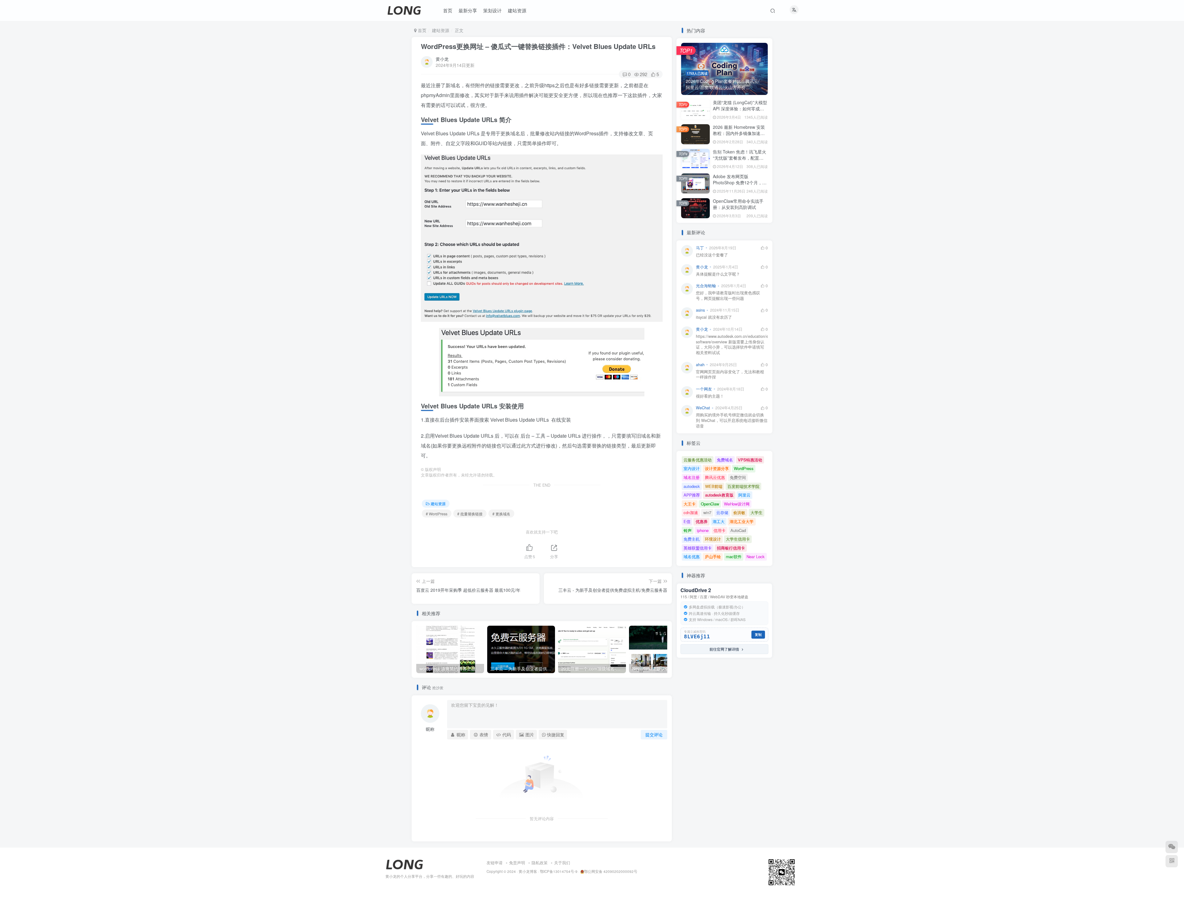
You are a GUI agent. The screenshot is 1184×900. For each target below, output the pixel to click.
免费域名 (725, 460)
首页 (421, 30)
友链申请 (495, 862)
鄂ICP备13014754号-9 (559, 871)
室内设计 (692, 468)
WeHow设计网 (737, 504)
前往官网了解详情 (723, 649)
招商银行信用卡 (731, 548)
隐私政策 (540, 862)
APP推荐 (692, 495)
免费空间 (738, 477)
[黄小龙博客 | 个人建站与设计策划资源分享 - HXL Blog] (404, 864)
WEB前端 (713, 486)
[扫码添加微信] (1172, 847)
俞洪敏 (739, 512)
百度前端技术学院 (743, 486)
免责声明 (517, 862)
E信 (687, 521)
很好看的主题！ (710, 396)
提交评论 (654, 734)
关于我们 (562, 862)
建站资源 (440, 30)
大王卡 (690, 504)
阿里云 (744, 495)
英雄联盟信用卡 (698, 548)
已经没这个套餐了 (712, 255)
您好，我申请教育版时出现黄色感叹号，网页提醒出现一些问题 (728, 295)
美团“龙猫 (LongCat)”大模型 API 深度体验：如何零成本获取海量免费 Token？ (740, 108)
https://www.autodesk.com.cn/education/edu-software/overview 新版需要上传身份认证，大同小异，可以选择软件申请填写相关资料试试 (732, 344)
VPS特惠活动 (750, 460)
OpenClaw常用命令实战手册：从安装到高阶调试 (738, 204)
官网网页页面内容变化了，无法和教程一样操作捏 (730, 374)
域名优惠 (692, 556)
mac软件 (734, 556)
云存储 (722, 512)
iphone (703, 530)
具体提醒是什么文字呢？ (718, 274)
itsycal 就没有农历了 (714, 317)
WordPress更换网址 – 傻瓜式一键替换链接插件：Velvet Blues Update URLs (538, 46)
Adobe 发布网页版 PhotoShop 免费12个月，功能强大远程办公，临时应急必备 (740, 185)
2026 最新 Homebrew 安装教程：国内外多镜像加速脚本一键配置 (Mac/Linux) (739, 133)
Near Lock (755, 556)
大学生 (756, 512)
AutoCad (738, 530)
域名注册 (692, 477)
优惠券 (702, 521)
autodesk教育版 (719, 495)
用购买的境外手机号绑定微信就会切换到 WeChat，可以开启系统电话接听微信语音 (731, 420)
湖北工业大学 (742, 521)
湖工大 (719, 521)
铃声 (688, 530)
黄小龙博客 (528, 871)
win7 (707, 512)
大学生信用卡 (738, 539)
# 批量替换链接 (470, 513)
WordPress (744, 468)
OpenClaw (710, 504)
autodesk (692, 486)
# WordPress (436, 513)
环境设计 (713, 539)
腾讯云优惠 (715, 477)
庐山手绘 (713, 556)
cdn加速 (691, 512)
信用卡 (719, 530)
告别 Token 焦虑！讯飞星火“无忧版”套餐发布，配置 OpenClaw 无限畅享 (739, 158)
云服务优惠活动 (698, 460)
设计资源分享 (717, 468)
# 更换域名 (501, 513)
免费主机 (692, 539)
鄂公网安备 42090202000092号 (610, 871)
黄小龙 (442, 59)
